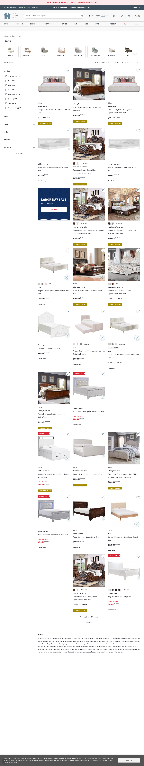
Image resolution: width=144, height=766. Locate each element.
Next (135, 52)
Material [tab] (7, 139)
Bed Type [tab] (7, 147)
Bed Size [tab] (7, 71)
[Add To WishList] (68, 70)
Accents (113, 24)
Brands (137, 24)
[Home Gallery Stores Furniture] (12, 15)
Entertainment (48, 24)
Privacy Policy (98, 760)
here (15, 762)
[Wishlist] (122, 15)
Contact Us (136, 7)
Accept (129, 760)
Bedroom (19, 24)
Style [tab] (6, 132)
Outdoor (99, 24)
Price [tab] (6, 116)
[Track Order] (129, 15)
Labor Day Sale (78, 416)
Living (6, 24)
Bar (75, 24)
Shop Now (54, 209)
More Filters (19, 153)
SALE (125, 24)
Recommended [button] (127, 63)
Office (64, 24)
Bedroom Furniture (9, 36)
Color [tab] (6, 124)
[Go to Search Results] (82, 16)
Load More (89, 623)
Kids (86, 24)
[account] (114, 15)
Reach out (44, 581)
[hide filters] (9, 63)
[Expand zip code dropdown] (107, 15)
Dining (32, 24)
